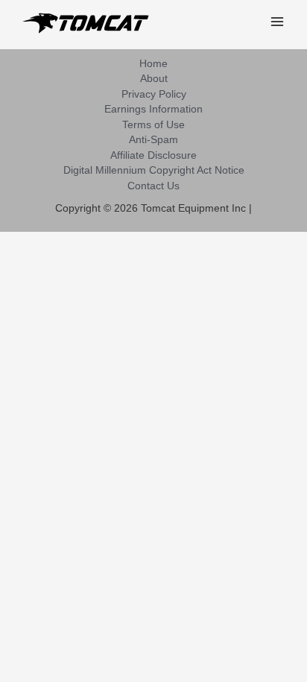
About (154, 78)
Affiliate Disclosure (153, 155)
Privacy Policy (153, 94)
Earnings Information (153, 109)
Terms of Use (153, 124)
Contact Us (153, 186)
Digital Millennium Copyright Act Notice (153, 170)
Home (153, 63)
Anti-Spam (153, 139)
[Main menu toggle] (277, 22)
